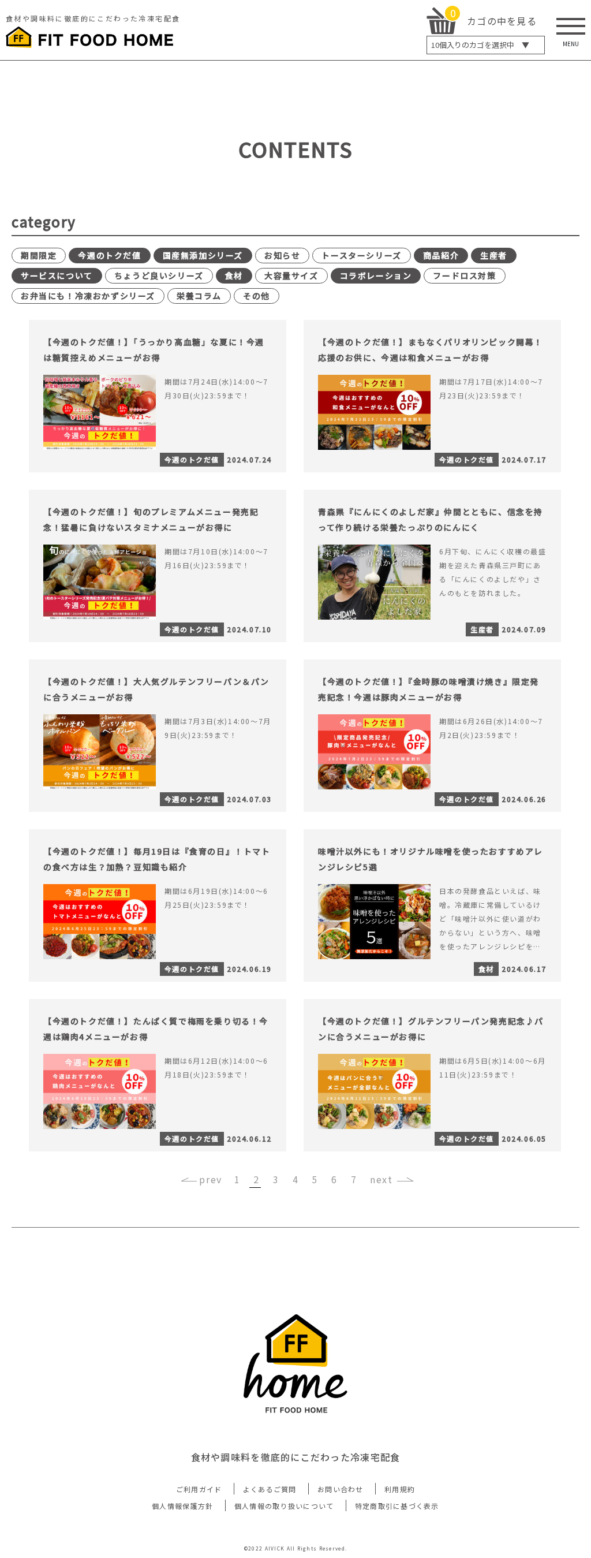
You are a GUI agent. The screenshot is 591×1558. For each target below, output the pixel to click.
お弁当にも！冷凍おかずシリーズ (88, 295)
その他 (256, 295)
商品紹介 (441, 255)
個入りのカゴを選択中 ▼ (480, 44)
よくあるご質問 (270, 1489)
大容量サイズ (291, 275)
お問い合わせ (340, 1489)
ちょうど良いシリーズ (159, 275)
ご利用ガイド (199, 1489)
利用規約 (399, 1489)
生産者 (493, 255)
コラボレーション (376, 275)
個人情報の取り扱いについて (284, 1506)
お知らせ (282, 255)
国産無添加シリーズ (203, 255)
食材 (234, 275)
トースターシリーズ (361, 255)
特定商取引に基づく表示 (397, 1506)
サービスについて (57, 275)
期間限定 (39, 255)
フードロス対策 (464, 275)
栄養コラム (199, 295)
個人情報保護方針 (182, 1506)
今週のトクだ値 (109, 255)
